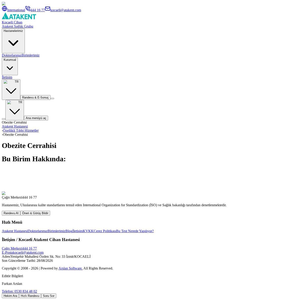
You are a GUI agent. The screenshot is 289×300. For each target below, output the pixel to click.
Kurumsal (10, 59)
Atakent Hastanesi (15, 126)
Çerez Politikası (105, 231)
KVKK (88, 231)
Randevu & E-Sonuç (35, 97)
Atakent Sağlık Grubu (17, 26)
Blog (68, 231)
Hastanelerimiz (13, 31)
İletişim (7, 77)
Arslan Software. (70, 268)
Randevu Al (11, 213)
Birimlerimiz (31, 55)
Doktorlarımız (12, 55)
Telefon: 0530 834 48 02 (19, 291)
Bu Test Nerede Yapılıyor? (135, 231)
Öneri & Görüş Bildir (35, 213)
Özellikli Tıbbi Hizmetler (21, 130)
